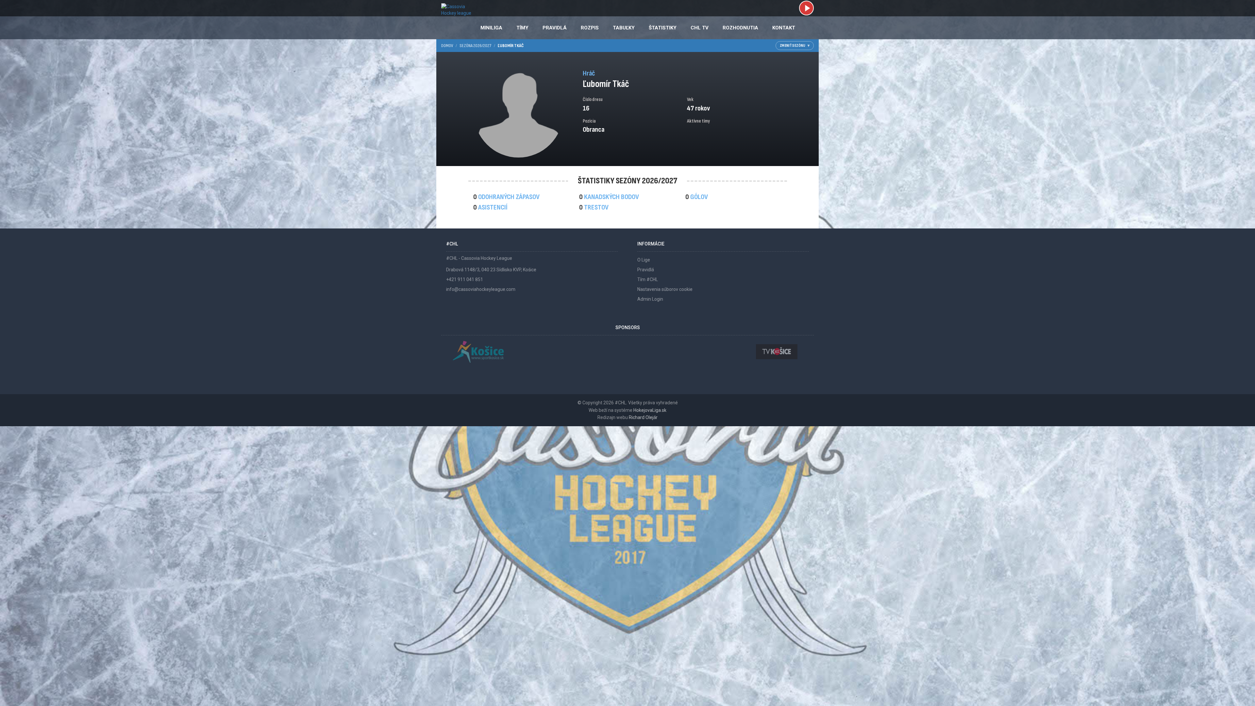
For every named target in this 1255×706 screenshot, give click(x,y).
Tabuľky (624, 28)
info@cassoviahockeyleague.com (480, 289)
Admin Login (650, 299)
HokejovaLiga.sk (649, 410)
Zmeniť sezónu (793, 45)
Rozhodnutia (740, 28)
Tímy (522, 28)
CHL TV (700, 28)
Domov (447, 45)
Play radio (806, 8)
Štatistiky (663, 28)
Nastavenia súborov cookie (665, 289)
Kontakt (783, 28)
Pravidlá (555, 28)
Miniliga (491, 28)
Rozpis (590, 28)
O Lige (643, 259)
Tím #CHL (647, 279)
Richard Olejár (643, 417)
